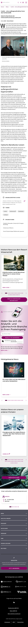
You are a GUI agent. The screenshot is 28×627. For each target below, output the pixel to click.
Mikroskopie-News (14, 477)
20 (15, 461)
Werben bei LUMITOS (13, 608)
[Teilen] (21, 2)
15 (11, 294)
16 (13, 294)
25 (22, 461)
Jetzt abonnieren (14, 568)
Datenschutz (20, 622)
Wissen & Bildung (5, 543)
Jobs (2, 538)
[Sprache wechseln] (23, 2)
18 (16, 294)
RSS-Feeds (3, 548)
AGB (14, 622)
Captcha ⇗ (20, 343)
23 (19, 461)
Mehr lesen (4, 350)
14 (10, 294)
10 (19, 293)
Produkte (3, 523)
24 (21, 461)
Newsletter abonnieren (12, 337)
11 (21, 293)
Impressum (7, 622)
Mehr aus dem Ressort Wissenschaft (14, 299)
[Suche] (18, 2)
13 (5, 461)
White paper (4, 528)
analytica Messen (6, 518)
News (2, 513)
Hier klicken (14, 341)
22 (18, 461)
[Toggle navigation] (26, 3)
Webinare (3, 533)
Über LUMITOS (13, 611)
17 (14, 294)
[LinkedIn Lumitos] (14, 602)
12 (22, 293)
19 (17, 294)
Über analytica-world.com (14, 613)
